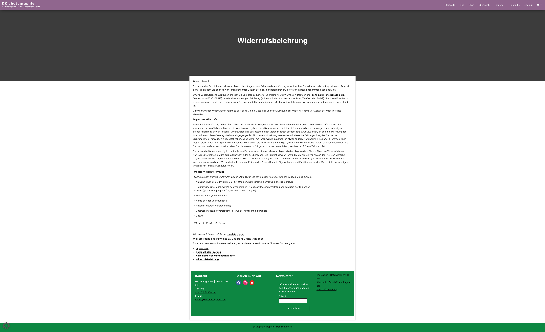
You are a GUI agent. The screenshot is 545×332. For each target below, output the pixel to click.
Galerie (500, 5)
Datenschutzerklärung (208, 252)
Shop (471, 5)
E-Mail (283, 296)
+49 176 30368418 (205, 292)
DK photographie (18, 3)
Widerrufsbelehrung (207, 259)
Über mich (484, 5)
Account (528, 5)
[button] (6, 326)
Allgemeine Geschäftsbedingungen (215, 255)
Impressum (202, 248)
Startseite (450, 5)
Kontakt (514, 5)
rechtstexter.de (235, 234)
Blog (462, 5)
